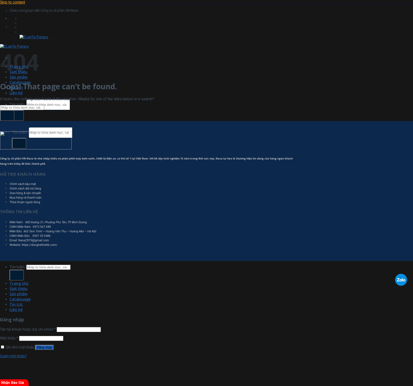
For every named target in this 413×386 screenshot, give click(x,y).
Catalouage (20, 299)
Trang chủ (19, 283)
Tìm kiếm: (17, 104)
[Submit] (17, 115)
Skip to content (12, 2)
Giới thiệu (18, 288)
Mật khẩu (9, 338)
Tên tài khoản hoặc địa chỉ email (28, 329)
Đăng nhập (44, 347)
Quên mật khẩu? (13, 356)
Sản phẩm (18, 77)
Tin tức (16, 304)
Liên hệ (16, 92)
